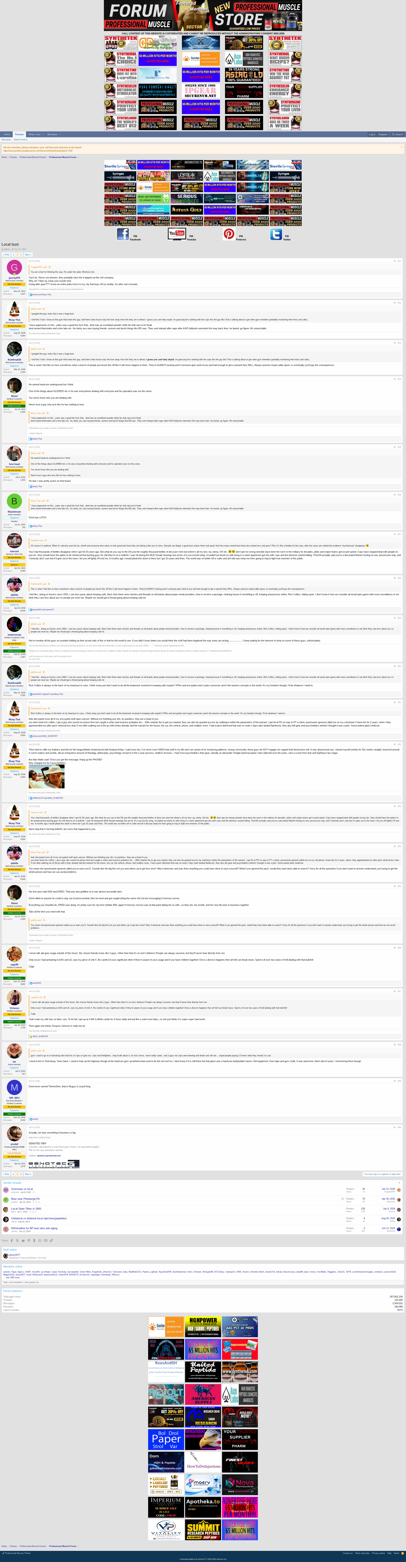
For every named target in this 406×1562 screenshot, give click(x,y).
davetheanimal (179, 1272)
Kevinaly (62, 1272)
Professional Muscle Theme (17, 1553)
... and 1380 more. (11, 1277)
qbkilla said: (36, 309)
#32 (399, 744)
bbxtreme (391, 1231)
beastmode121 (50, 1274)
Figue (13, 1272)
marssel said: (37, 812)
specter (6, 1272)
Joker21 (341, 1272)
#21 (399, 261)
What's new (34, 134)
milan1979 (63, 1274)
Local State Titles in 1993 (26, 1208)
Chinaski (197, 1272)
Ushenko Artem (257, 1272)
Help (389, 1553)
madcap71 (230, 1272)
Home (7, 134)
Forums (19, 134)
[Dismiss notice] (401, 147)
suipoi (54, 1272)
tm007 (28, 1272)
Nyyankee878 (165, 1272)
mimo (189, 1272)
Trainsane (117, 1272)
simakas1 (378, 1272)
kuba (125, 1272)
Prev (7, 254)
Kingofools (97, 1272)
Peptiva (145, 1272)
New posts (6, 139)
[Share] (395, 261)
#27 (399, 534)
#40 (399, 1127)
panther (14, 1202)
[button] (43, 134)
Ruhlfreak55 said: (39, 584)
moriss (313, 1272)
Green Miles (85, 1272)
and (42, 294)
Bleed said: (36, 453)
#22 (399, 303)
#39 (399, 1081)
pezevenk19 (390, 1272)
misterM (35, 1272)
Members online (12, 1266)
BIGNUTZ (73, 1274)
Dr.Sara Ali (84, 1274)
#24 (399, 379)
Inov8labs (321, 1272)
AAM (238, 1272)
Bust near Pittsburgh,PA (25, 1198)
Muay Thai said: (38, 413)
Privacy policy (378, 1553)
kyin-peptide (73, 1272)
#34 (399, 846)
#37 (399, 991)
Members (53, 134)
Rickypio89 (208, 1272)
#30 (399, 666)
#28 (399, 578)
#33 (399, 806)
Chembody (106, 1274)
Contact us (348, 1553)
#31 (399, 702)
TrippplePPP (389, 1192)
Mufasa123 (38, 1274)
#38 (399, 1045)
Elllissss (116, 1274)
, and (48, 694)
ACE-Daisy (219, 1272)
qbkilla (7, 249)
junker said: (36, 1051)
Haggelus (331, 1272)
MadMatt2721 (135, 1272)
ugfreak (154, 1272)
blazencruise (289, 1272)
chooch (392, 1211)
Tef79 (348, 1272)
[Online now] (14, 274)
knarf (29, 1274)
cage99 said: (37, 997)
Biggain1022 (9, 1274)
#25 (399, 447)
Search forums (20, 139)
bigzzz (21, 1272)
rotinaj (14, 1222)
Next (27, 254)
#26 (399, 495)
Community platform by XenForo (203, 1559)
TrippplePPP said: (39, 267)
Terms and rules (362, 1553)
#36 (399, 948)
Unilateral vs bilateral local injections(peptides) (39, 1218)
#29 (399, 618)
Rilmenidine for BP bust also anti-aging (34, 1228)
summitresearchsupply (362, 1272)
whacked (15, 1192)
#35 (399, 886)
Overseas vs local (22, 1189)
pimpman (391, 1202)
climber (14, 1231)
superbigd (95, 1274)
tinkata (279, 1272)
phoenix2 (107, 1272)
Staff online (10, 1249)
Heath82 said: (37, 540)
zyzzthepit (45, 1272)
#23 (399, 343)
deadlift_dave (302, 1272)
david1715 (270, 1272)
